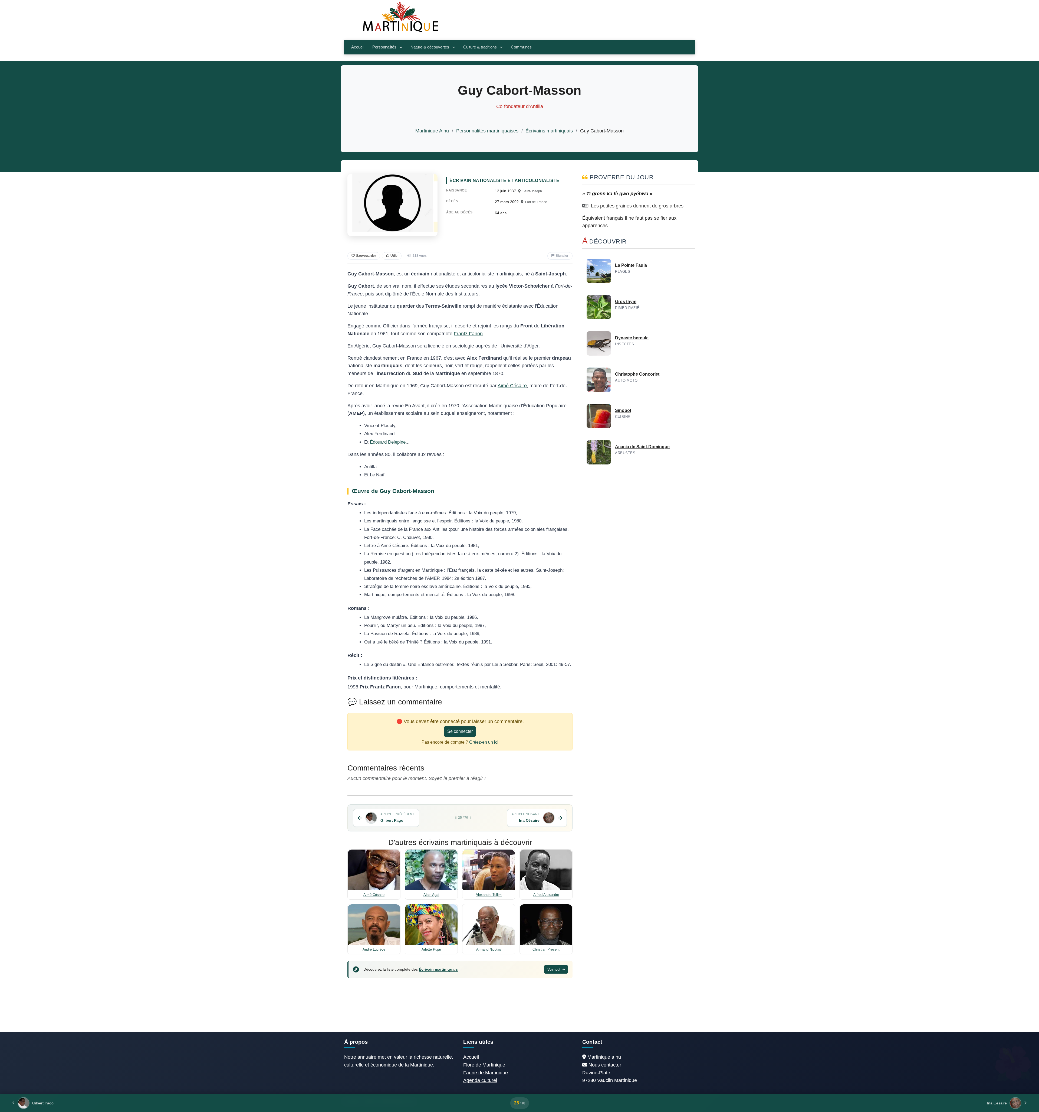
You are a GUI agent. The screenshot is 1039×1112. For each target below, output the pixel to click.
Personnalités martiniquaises (487, 131)
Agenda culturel (480, 1080)
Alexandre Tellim (489, 895)
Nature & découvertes (429, 47)
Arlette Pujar (431, 949)
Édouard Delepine (388, 442)
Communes (521, 47)
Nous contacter (604, 1065)
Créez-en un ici (483, 742)
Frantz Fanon (468, 333)
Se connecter (460, 731)
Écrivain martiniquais (438, 969)
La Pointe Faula (631, 265)
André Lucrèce (374, 949)
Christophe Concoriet (637, 374)
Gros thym (625, 301)
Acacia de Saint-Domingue (642, 446)
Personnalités (384, 47)
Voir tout (554, 969)
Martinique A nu (432, 131)
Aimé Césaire (512, 385)
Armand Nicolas (488, 949)
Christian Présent (546, 949)
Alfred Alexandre (546, 895)
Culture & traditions (480, 47)
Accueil (357, 47)
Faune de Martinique (485, 1072)
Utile (393, 256)
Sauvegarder (366, 256)
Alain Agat (431, 895)
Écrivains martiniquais (549, 131)
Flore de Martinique (484, 1065)
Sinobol (623, 410)
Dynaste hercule (632, 338)
